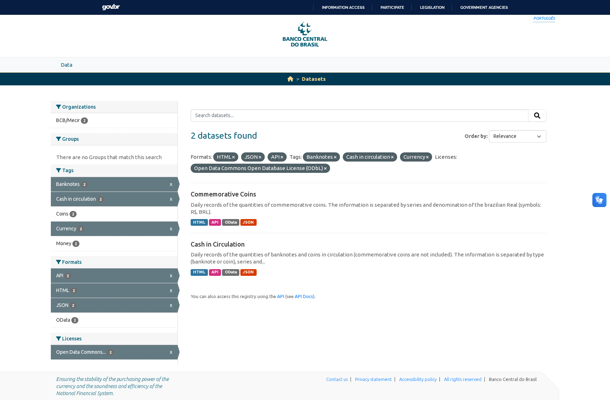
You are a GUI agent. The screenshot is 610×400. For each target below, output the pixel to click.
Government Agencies (484, 7)
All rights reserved (463, 379)
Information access (343, 7)
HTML (199, 222)
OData (231, 222)
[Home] (290, 79)
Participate (392, 7)
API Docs (304, 296)
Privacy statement (373, 379)
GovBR (111, 7)
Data (66, 65)
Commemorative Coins (223, 194)
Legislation (432, 7)
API (215, 222)
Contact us (337, 379)
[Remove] (233, 157)
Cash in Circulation (218, 244)
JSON (248, 222)
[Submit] (537, 115)
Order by (475, 136)
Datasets (314, 79)
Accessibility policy (418, 379)
